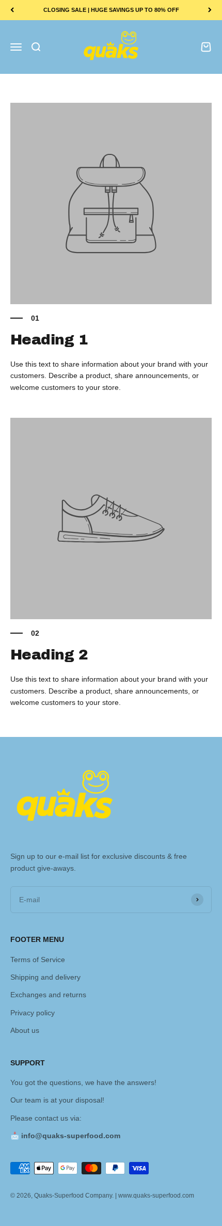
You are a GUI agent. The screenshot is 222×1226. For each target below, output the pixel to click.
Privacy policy (32, 1013)
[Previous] (12, 10)
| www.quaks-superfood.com (154, 1195)
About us (24, 1030)
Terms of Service (37, 959)
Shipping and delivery (45, 977)
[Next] (210, 10)
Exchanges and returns (48, 995)
